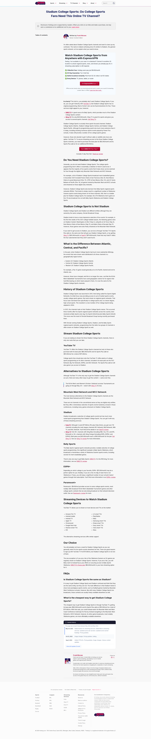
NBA (50, 703)
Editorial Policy (82, 706)
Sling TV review (82, 438)
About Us (80, 697)
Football (37, 697)
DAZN (65, 707)
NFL (50, 697)
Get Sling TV (92, 119)
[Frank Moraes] (68, 661)
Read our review (98, 154)
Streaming (62, 3)
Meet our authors (82, 700)
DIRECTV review (82, 461)
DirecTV (66, 704)
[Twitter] (114, 657)
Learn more (75, 27)
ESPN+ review (110, 477)
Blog (84, 3)
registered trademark (97, 730)
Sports (52, 3)
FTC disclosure (100, 707)
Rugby (37, 708)
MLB (50, 706)
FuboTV (83, 235)
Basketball (38, 706)
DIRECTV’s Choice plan (78, 565)
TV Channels (74, 3)
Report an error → (96, 689)
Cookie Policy (81, 723)
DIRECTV (68, 112)
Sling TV (68, 117)
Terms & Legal (81, 720)
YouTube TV (87, 103)
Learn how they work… (96, 90)
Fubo (65, 699)
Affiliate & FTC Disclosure (81, 709)
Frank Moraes (81, 35)
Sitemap (80, 725)
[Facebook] (112, 657)
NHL (50, 700)
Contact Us (81, 703)
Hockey (37, 700)
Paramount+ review (79, 493)
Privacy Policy (81, 713)
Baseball (37, 703)
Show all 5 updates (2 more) (73, 646)
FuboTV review (103, 429)
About (92, 3)
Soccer (37, 711)
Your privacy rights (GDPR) (83, 716)
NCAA (50, 708)
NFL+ (65, 710)
